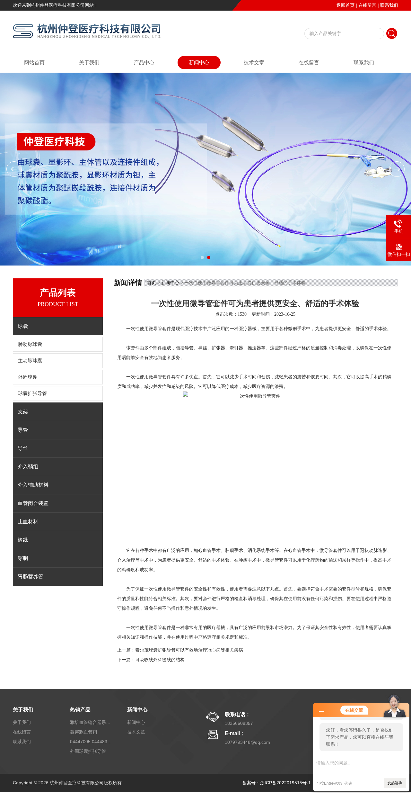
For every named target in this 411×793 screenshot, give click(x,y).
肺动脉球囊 (30, 344)
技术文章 (254, 62)
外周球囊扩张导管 (88, 751)
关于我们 (89, 62)
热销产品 (80, 709)
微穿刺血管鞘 (83, 731)
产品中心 (144, 62)
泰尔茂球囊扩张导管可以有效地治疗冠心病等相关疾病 (189, 650)
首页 (151, 282)
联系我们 (389, 5)
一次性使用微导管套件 (148, 328)
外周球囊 (27, 377)
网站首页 (34, 62)
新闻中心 (199, 62)
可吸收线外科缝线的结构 (160, 659)
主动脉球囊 (30, 360)
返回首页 (345, 5)
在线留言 (367, 5)
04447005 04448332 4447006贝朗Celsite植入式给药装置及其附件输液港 (91, 741)
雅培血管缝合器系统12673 (91, 722)
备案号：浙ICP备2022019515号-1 (276, 782)
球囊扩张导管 (32, 393)
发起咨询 (395, 783)
